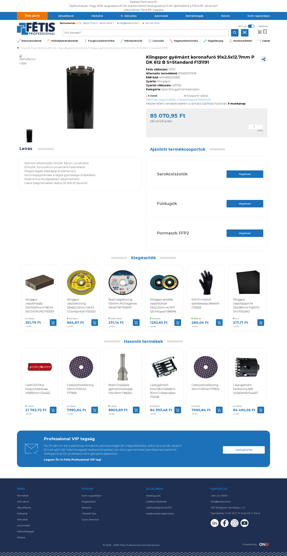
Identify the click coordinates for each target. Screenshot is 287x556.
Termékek (22, 495)
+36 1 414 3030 (152, 23)
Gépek (266, 40)
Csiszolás (158, 40)
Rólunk (225, 15)
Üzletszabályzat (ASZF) (159, 507)
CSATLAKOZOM (243, 450)
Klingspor (158, 81)
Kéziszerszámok (32, 40)
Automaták (161, 15)
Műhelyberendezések (64, 40)
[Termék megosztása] (263, 59)
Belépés (86, 507)
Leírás (25, 148)
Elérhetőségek (194, 15)
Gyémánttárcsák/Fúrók (44, 48)
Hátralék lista (89, 513)
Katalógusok (153, 495)
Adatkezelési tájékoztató (160, 513)
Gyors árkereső (90, 519)
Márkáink (97, 15)
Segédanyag (215, 40)
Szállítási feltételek (156, 501)
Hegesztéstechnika (186, 40)
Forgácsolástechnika (101, 40)
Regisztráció (89, 501)
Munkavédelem (242, 40)
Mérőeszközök (133, 40)
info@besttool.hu (128, 23)
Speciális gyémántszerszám (72, 48)
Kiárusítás (131, 15)
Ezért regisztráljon (259, 15)
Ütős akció (32, 15)
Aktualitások (66, 15)
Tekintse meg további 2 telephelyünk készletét (178, 99)
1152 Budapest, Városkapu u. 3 (228, 507)
